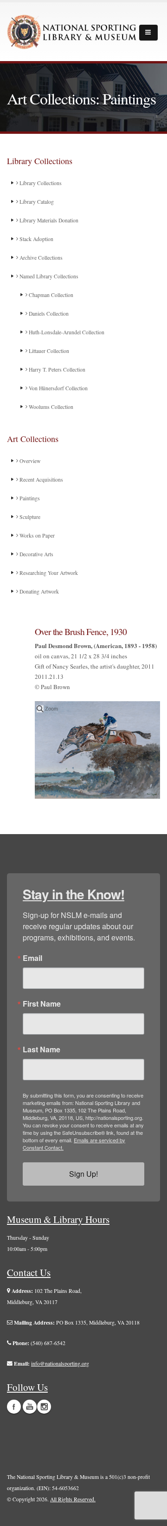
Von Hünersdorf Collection (57, 388)
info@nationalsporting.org (60, 1363)
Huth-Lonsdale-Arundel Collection (65, 332)
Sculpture (29, 516)
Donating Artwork (38, 591)
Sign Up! (83, 1173)
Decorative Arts (35, 554)
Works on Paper (36, 535)
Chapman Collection (50, 294)
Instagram (44, 1407)
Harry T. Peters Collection (56, 369)
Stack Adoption (35, 238)
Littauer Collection (48, 350)
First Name (42, 1004)
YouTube (30, 1407)
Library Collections (40, 183)
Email (32, 958)
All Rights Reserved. (73, 1499)
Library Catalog (36, 201)
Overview (29, 460)
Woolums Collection (50, 406)
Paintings (29, 498)
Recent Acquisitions (40, 479)
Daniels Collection (48, 313)
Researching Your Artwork (48, 572)
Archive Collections (40, 257)
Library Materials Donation (48, 220)
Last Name (41, 1049)
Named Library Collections (48, 276)
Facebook (14, 1407)
